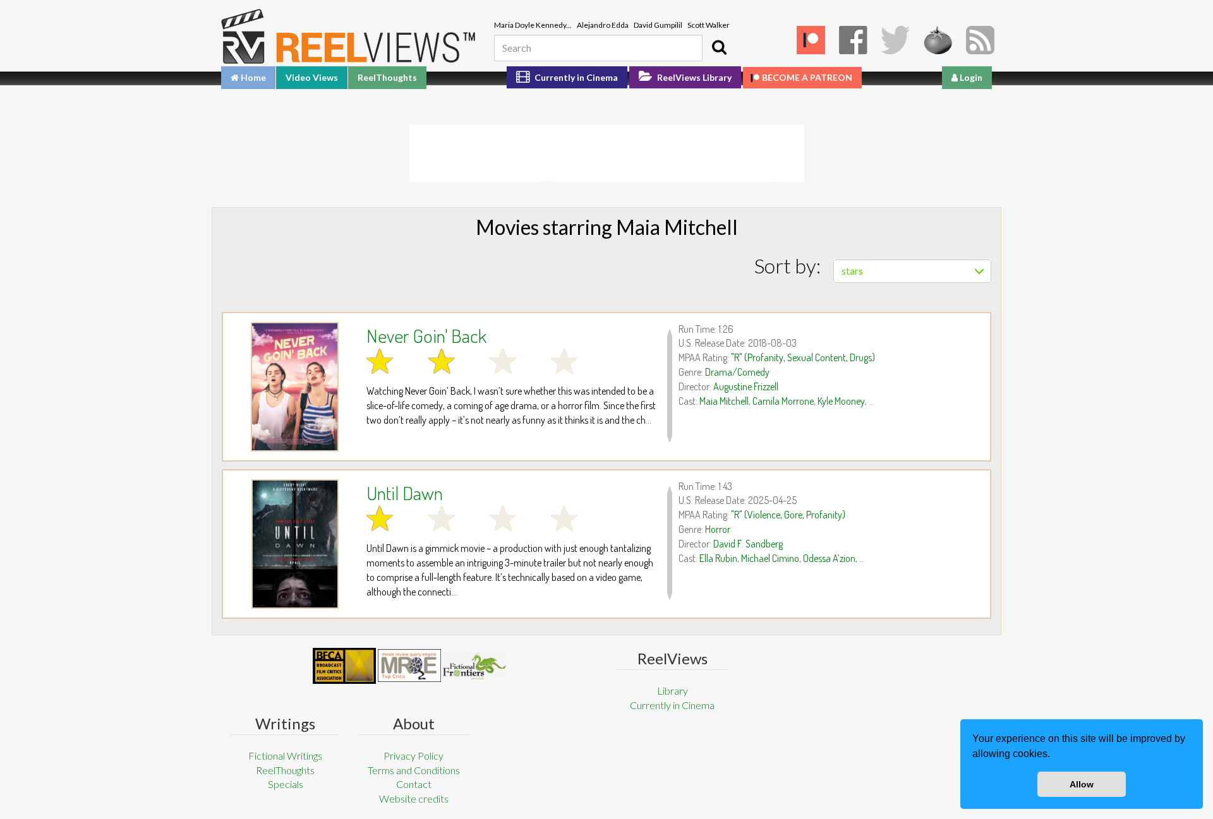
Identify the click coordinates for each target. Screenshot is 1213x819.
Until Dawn (404, 493)
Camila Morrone (783, 401)
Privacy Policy (413, 756)
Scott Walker (708, 25)
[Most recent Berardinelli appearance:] (474, 665)
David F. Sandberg (748, 543)
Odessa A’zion (829, 558)
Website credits (414, 798)
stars (852, 271)
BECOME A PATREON (807, 77)
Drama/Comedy (737, 372)
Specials (285, 784)
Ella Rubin (718, 558)
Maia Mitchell (724, 401)
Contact (413, 784)
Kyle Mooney (841, 401)
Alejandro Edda (603, 25)
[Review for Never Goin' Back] (294, 386)
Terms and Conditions (414, 770)
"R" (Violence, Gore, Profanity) (788, 514)
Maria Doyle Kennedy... (533, 25)
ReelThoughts (387, 77)
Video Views (312, 77)
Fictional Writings (285, 756)
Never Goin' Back (426, 335)
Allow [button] (1082, 784)
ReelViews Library (693, 77)
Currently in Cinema (575, 77)
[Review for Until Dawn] (294, 544)
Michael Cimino (770, 558)
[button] (1054, 755)
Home (252, 77)
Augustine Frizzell (745, 386)
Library (672, 690)
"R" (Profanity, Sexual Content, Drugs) (803, 357)
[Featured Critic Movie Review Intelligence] (344, 666)
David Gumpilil (658, 25)
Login (970, 77)
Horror (717, 529)
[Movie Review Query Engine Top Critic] (409, 665)
